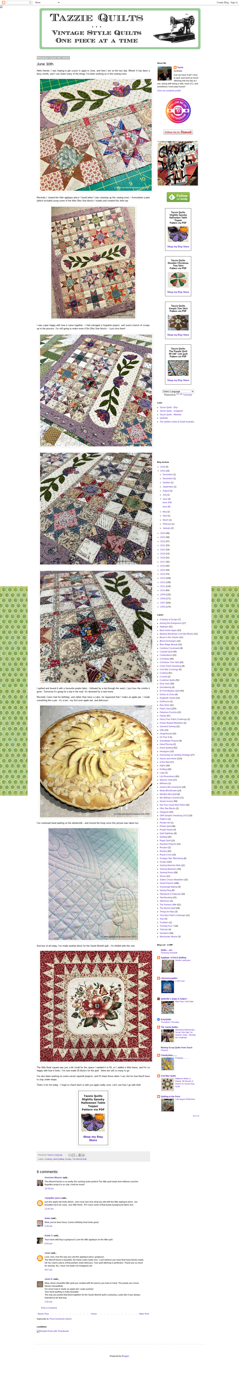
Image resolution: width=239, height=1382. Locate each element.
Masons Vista (166, 780)
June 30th (167, 502)
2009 (163, 594)
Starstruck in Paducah (170, 894)
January (167, 528)
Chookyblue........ (169, 1055)
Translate (187, 395)
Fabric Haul (165, 708)
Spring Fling (165, 890)
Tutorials (164, 929)
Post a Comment (49, 1308)
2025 (163, 471)
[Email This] (70, 1155)
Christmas (164, 659)
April (165, 516)
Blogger (125, 1356)
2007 (163, 603)
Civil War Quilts (168, 1076)
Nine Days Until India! (184, 1001)
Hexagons (165, 751)
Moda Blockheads (168, 790)
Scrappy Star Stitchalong (171, 858)
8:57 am (48, 1270)
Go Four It (164, 737)
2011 (163, 586)
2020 (163, 549)
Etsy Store (164, 705)
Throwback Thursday (170, 1022)
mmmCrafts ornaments (170, 787)
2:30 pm (48, 1302)
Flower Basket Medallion (171, 723)
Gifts (162, 730)
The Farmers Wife (168, 904)
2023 (163, 537)
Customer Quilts (167, 680)
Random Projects (168, 844)
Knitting (163, 769)
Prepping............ (182, 1058)
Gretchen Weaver (53, 1177)
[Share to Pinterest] (83, 1155)
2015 (163, 570)
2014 (163, 574)
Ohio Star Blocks (167, 808)
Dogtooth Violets (167, 698)
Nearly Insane (166, 801)
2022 (163, 541)
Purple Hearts (166, 830)
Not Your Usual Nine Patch (172, 805)
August (166, 491)
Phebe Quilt (165, 826)
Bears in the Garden (169, 637)
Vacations (164, 933)
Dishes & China (167, 694)
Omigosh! (164, 812)
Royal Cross (165, 854)
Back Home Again (168, 630)
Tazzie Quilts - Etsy (169, 407)
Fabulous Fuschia (168, 712)
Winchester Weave (169, 936)
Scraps (68, 1159)
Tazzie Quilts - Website (170, 414)
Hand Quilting (58, 1159)
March (166, 520)
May (165, 512)
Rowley (163, 851)
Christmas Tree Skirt (169, 662)
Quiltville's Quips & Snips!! (174, 999)
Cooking (48, 1159)
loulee (48, 1218)
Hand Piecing (166, 744)
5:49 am (48, 1226)
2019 (163, 553)
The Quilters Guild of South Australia (177, 422)
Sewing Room (166, 872)
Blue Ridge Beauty (169, 644)
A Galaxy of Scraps (169, 619)
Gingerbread (166, 733)
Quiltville (164, 418)
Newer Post (43, 1314)
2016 (163, 566)
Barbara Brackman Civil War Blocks (177, 634)
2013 (163, 578)
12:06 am (49, 1209)
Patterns (164, 819)
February (167, 524)
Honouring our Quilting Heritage (175, 755)
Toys (162, 919)
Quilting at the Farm (170, 1096)
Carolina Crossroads (170, 648)
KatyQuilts (166, 1019)
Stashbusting (166, 897)
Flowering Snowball (169, 953)
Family (163, 716)
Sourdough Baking (169, 887)
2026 (163, 467)
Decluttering (165, 687)
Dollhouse (165, 701)
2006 (163, 607)
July (165, 495)
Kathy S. (49, 1235)
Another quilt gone (183, 960)
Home (94, 1314)
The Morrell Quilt (79, 1159)
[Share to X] (76, 1155)
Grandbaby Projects (169, 741)
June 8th (166, 506)
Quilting (163, 837)
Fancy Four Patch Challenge (173, 719)
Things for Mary (167, 911)
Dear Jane (165, 683)
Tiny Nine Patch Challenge (172, 915)
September (168, 487)
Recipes (164, 847)
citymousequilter (169, 978)
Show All (196, 1116)
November (168, 478)
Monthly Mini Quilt (168, 794)
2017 (163, 562)
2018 (163, 557)
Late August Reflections (185, 1099)
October (167, 482)
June (165, 499)
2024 (163, 533)
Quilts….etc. (167, 950)
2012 (163, 582)
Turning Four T (167, 926)
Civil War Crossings (169, 669)
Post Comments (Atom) (61, 1319)
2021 (163, 545)
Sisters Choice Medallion (172, 879)
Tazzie (180, 67)
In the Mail (165, 762)
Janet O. (49, 1279)
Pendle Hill (165, 823)
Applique (164, 626)
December (168, 474)
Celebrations (166, 655)
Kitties (163, 765)
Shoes (163, 876)
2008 (163, 598)
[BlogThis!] (73, 1155)
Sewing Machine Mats (170, 865)
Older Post (144, 1314)
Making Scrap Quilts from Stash (176, 1047)
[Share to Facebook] (80, 1155)
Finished (164, 1050)
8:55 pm (48, 1243)
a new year (180, 981)
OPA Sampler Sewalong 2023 (174, 815)
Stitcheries (165, 901)
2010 (163, 590)
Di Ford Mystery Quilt (170, 691)
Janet (47, 1253)
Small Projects (166, 883)
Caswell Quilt (166, 651)
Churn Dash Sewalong (170, 666)
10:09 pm (49, 1188)
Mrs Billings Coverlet (169, 798)
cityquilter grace (53, 1198)
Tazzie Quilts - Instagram (171, 411)
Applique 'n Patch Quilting (173, 957)
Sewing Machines (168, 869)
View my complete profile (169, 90)
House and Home (168, 758)
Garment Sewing (168, 726)
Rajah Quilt (165, 840)
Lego (162, 773)
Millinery (164, 783)
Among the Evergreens (171, 623)
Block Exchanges (168, 641)
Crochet (163, 676)
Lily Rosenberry (167, 776)
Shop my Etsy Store (178, 246)
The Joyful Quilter (169, 1027)
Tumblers (164, 922)
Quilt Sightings (167, 833)
